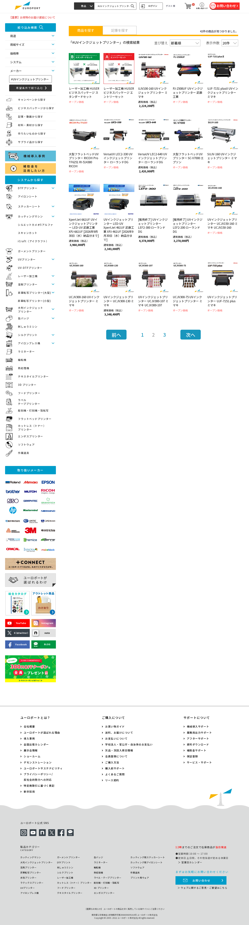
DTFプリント (64, 862)
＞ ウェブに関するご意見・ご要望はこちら (202, 887)
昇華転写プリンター (30, 872)
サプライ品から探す (30, 142)
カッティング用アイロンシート (146, 862)
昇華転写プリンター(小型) (34, 301)
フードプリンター (29, 393)
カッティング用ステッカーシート (147, 857)
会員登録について (116, 756)
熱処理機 (23, 368)
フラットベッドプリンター (34, 419)
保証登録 (192, 756)
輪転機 (22, 360)
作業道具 (23, 453)
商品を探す (85, 30)
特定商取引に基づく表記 (39, 785)
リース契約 (112, 780)
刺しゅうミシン (28, 326)
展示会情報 (31, 750)
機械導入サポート (198, 726)
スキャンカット (27, 233)
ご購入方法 (112, 762)
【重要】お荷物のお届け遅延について (32, 17)
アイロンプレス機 (29, 343)
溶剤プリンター (28, 284)
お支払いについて (116, 738)
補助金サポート (196, 750)
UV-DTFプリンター (30, 268)
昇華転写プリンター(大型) (34, 292)
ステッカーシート (29, 206)
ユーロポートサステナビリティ (43, 768)
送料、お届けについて (119, 732)
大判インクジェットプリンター (36, 862)
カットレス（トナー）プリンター (74, 882)
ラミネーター (26, 351)
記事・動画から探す (30, 116)
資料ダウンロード (198, 744)
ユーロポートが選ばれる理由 (42, 732)
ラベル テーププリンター (29, 402)
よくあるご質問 (115, 774)
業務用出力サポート (199, 732)
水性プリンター (28, 877)
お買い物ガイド (115, 726)
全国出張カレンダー (36, 744)
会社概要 (29, 726)
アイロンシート (27, 196)
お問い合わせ (201, 880)
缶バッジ (23, 318)
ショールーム (32, 756)
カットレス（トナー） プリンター (32, 427)
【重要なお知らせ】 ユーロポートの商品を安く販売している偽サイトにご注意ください (124, 908)
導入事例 (29, 738)
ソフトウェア (26, 444)
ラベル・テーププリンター (107, 877)
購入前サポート (115, 768)
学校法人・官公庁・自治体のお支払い (129, 744)
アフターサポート (198, 738)
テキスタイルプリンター (33, 376)
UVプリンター (27, 259)
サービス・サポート (199, 762)
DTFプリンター (27, 188)
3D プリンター (27, 384)
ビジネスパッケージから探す (36, 108)
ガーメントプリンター (32, 251)
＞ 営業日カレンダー (190, 862)
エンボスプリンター (30, 436)
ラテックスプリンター (32, 882)
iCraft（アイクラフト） (33, 241)
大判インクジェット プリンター (30, 309)
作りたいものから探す (32, 133)
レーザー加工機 (28, 276)
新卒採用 (29, 791)
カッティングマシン (30, 216)
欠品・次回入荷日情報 (119, 750)
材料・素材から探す (30, 125)
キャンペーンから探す (32, 99)
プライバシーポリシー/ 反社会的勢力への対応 (38, 776)
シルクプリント (28, 335)
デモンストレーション (38, 762)
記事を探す (119, 30)
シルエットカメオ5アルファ (35, 224)
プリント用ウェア (139, 877)
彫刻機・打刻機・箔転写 (33, 410)
